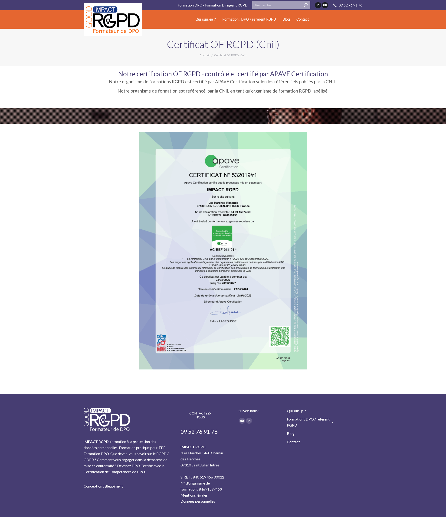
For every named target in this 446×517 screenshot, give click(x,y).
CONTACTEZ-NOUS (200, 415)
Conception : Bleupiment (103, 486)
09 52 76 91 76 (350, 5)
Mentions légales (194, 495)
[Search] (306, 5)
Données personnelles (197, 501)
